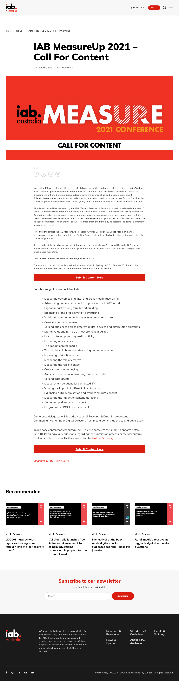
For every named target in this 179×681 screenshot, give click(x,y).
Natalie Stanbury (103, 438)
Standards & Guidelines (138, 632)
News (19, 30)
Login (154, 8)
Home (7, 30)
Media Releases (63, 67)
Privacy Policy (101, 672)
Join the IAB (138, 7)
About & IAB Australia (138, 641)
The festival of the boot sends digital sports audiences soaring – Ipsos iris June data (111, 545)
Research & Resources (113, 632)
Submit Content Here (89, 449)
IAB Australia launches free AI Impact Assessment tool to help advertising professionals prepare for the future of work (68, 547)
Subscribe (122, 596)
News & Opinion (111, 641)
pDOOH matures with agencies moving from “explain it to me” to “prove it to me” (25, 545)
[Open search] (164, 7)
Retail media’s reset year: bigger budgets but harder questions (152, 543)
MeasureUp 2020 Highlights (51, 461)
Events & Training (159, 632)
